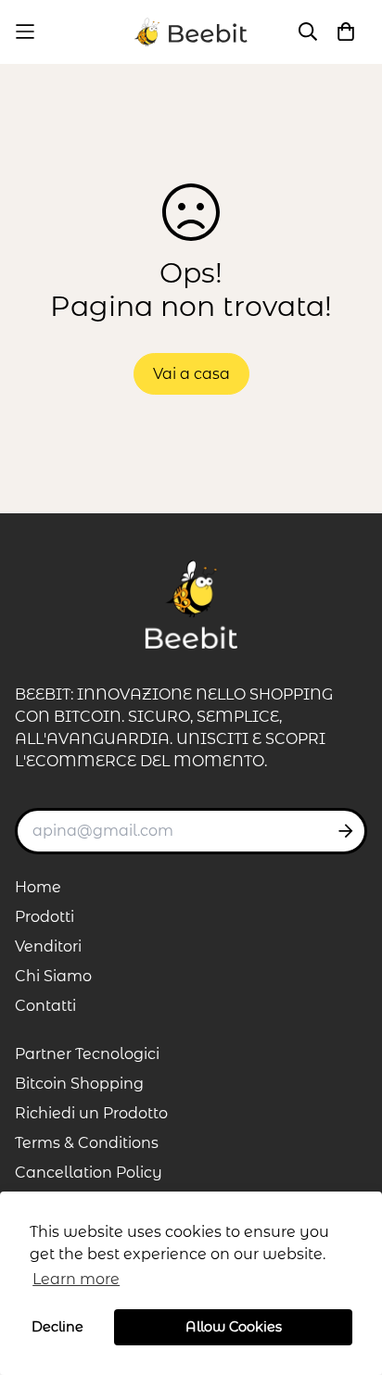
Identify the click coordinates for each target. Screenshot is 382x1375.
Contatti (45, 1006)
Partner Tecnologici (87, 1054)
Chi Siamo (53, 976)
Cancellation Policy (88, 1172)
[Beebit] (191, 32)
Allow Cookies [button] (233, 1326)
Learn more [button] (76, 1279)
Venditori (48, 946)
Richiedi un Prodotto (91, 1113)
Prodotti (44, 917)
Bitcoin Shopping (79, 1083)
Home (38, 887)
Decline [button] (57, 1326)
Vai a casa (191, 374)
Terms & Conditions (87, 1143)
